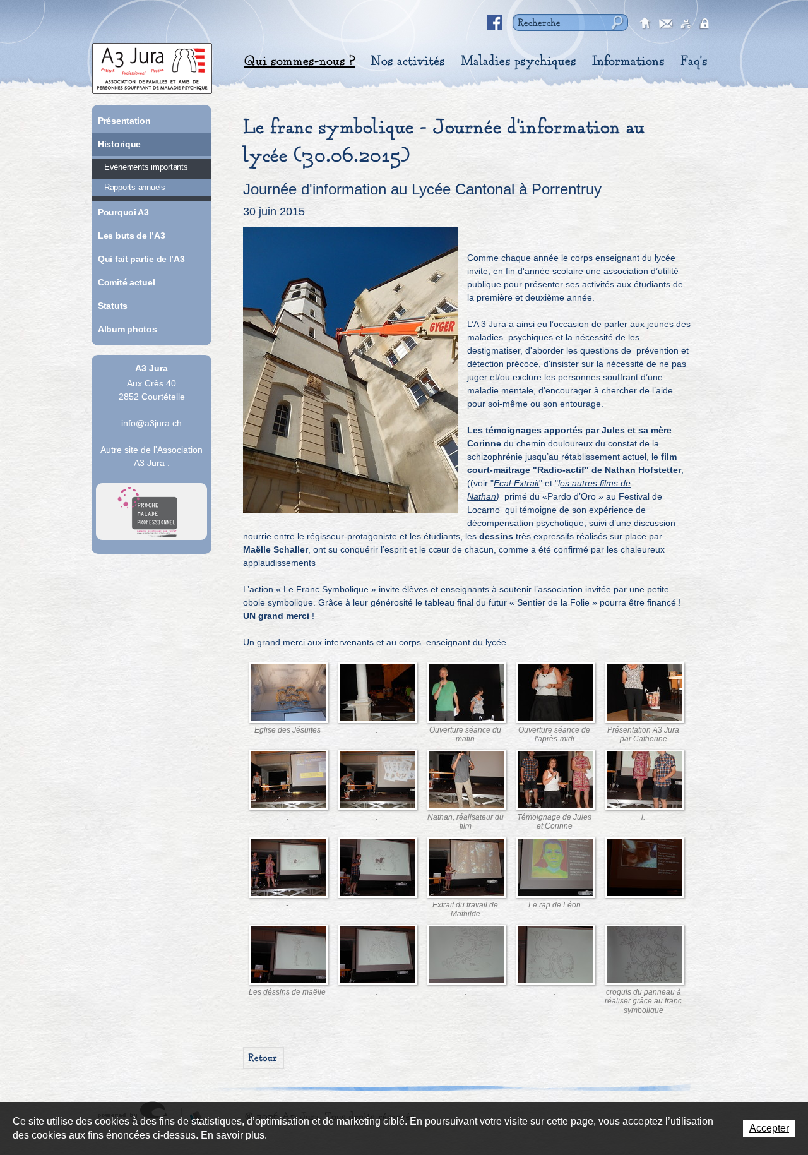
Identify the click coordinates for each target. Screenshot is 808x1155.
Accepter (769, 1128)
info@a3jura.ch (151, 423)
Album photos (127, 329)
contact (665, 24)
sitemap (686, 24)
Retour (262, 1058)
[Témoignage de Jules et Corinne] (555, 781)
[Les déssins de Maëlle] (288, 956)
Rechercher (616, 22)
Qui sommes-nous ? (299, 61)
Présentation (124, 121)
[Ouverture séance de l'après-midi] (555, 694)
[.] (350, 370)
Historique (119, 144)
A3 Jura (152, 65)
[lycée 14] (288, 694)
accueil (645, 24)
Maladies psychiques (518, 61)
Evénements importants (146, 167)
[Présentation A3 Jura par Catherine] (644, 694)
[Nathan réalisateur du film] (466, 781)
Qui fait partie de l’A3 (141, 259)
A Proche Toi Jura (151, 511)
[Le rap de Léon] (555, 869)
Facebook (495, 23)
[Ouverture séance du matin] (466, 694)
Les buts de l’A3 (131, 235)
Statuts (113, 306)
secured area (706, 24)
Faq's (694, 61)
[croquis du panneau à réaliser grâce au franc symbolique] (644, 956)
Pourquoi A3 (123, 212)
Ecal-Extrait (516, 483)
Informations (628, 61)
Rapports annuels (134, 187)
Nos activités (408, 61)
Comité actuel (126, 282)
